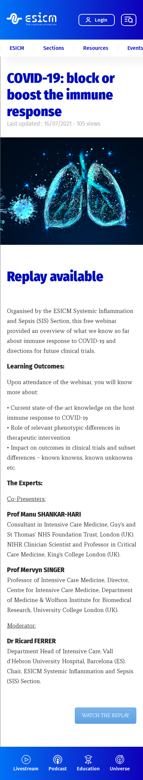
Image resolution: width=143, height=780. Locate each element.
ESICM (17, 48)
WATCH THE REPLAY (105, 715)
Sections (53, 48)
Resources (95, 48)
